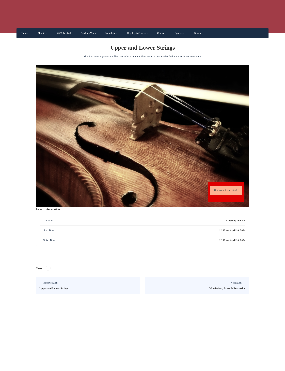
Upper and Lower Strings (53, 288)
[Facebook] (48, 268)
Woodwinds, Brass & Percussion (227, 288)
